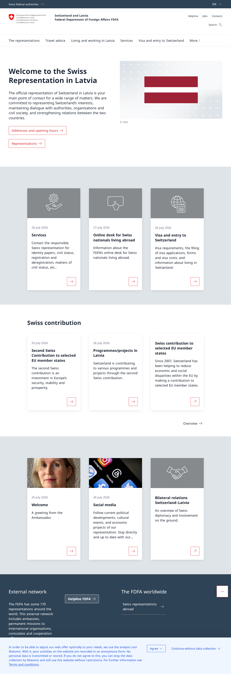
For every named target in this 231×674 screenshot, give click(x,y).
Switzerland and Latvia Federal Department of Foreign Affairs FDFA (86, 18)
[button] (24, 40)
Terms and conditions (24, 664)
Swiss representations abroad (140, 606)
